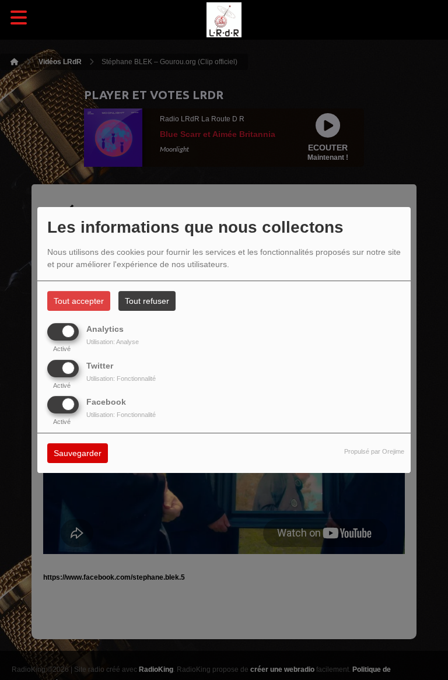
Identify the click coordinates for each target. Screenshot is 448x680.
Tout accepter (79, 301)
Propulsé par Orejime (374, 451)
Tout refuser (147, 301)
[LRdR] (224, 20)
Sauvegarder (78, 453)
